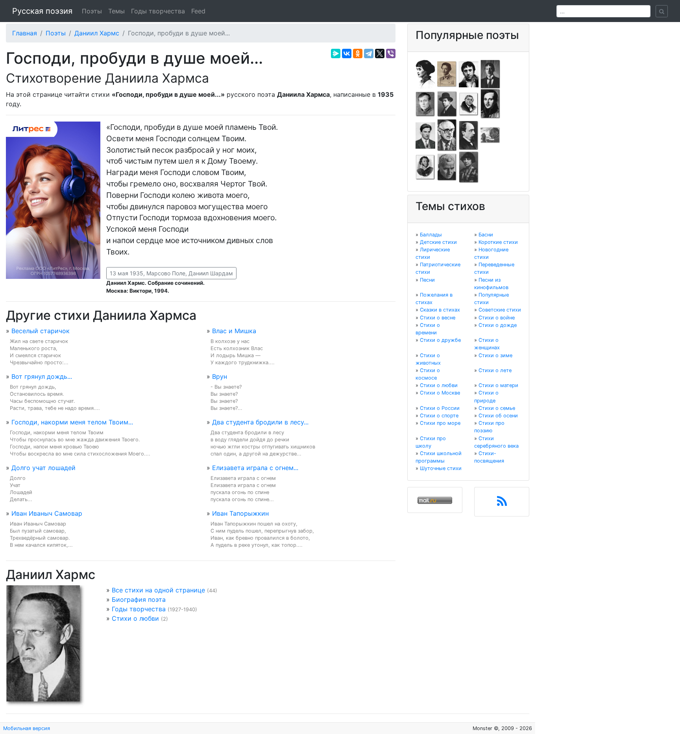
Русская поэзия (42, 11)
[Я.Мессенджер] (335, 53)
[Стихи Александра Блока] (447, 73)
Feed (198, 11)
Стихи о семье (497, 408)
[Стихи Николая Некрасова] (469, 135)
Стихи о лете (495, 370)
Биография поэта (139, 599)
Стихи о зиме (495, 355)
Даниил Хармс (96, 33)
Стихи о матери (498, 385)
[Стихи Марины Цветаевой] (469, 167)
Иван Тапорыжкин (240, 513)
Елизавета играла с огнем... (255, 468)
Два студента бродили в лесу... (260, 422)
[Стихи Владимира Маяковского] (425, 135)
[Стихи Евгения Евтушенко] (425, 103)
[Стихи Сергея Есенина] (447, 103)
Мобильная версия (26, 728)
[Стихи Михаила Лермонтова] (490, 103)
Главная (24, 33)
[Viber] (390, 53)
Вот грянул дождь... (41, 376)
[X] (379, 53)
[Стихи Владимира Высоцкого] (469, 73)
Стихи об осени (498, 416)
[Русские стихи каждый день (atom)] (502, 503)
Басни (486, 235)
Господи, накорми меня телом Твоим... (72, 422)
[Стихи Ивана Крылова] (469, 103)
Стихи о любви (135, 618)
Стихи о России (440, 408)
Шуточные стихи (441, 468)
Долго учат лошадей (43, 468)
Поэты (92, 11)
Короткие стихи (498, 242)
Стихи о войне (497, 318)
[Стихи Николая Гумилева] (490, 73)
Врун (219, 376)
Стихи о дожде (498, 325)
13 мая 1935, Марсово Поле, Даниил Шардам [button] (171, 273)
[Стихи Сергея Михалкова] (447, 135)
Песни (427, 280)
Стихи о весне (437, 318)
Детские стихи (438, 242)
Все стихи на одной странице (158, 590)
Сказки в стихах (440, 310)
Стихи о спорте (439, 416)
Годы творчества (158, 11)
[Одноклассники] (357, 53)
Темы (116, 11)
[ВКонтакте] (346, 53)
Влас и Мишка (234, 331)
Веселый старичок (40, 331)
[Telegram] (368, 53)
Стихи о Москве (440, 393)
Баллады (431, 235)
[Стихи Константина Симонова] (447, 167)
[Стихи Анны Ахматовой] (425, 73)
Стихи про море (440, 423)
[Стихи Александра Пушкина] (425, 167)
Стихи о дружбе (440, 340)
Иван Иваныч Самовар (46, 513)
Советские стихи (500, 310)
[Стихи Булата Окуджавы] (490, 135)
